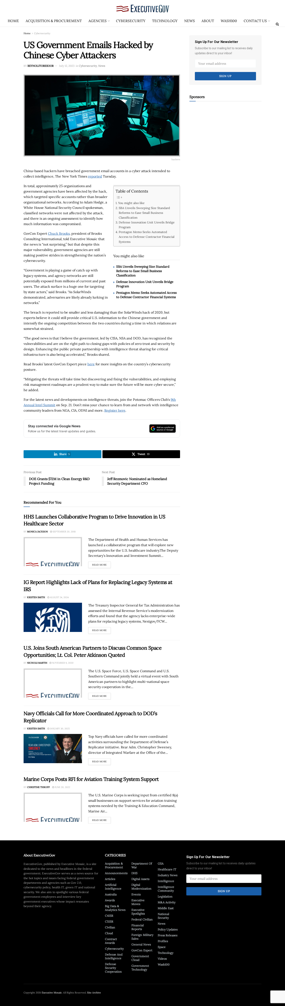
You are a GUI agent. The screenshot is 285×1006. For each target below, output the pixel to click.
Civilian (110, 927)
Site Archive (94, 992)
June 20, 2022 (62, 787)
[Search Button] (277, 24)
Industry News (167, 875)
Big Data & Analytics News (115, 908)
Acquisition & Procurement (54, 21)
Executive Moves (138, 902)
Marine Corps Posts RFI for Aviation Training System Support (91, 779)
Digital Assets (140, 879)
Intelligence (166, 881)
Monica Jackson (37, 531)
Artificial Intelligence (113, 886)
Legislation (165, 896)
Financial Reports (137, 927)
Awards (110, 900)
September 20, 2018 (64, 531)
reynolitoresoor (41, 66)
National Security (163, 916)
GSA (161, 863)
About (208, 21)
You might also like (131, 203)
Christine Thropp (38, 787)
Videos (162, 959)
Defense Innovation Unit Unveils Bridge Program (147, 224)
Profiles (163, 941)
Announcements (116, 873)
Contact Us (255, 21)
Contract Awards (111, 941)
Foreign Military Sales (142, 936)
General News (141, 944)
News (189, 21)
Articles (110, 879)
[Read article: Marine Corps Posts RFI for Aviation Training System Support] (53, 807)
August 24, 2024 (59, 597)
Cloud (109, 933)
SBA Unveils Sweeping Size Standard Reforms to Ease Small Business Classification (144, 212)
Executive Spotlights (138, 911)
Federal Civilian (142, 919)
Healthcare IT (167, 869)
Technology (165, 21)
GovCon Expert (141, 950)
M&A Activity (166, 902)
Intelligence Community (166, 889)
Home (13, 21)
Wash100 (229, 21)
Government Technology (140, 967)
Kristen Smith (36, 597)
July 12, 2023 (66, 66)
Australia (111, 894)
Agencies (97, 21)
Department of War (141, 865)
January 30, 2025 (59, 728)
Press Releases (167, 935)
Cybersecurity (130, 21)
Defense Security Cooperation (113, 967)
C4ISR (109, 916)
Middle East (166, 908)
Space (162, 947)
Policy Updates (168, 929)
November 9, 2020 (62, 662)
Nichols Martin (37, 662)
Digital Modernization (141, 886)
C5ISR (109, 921)
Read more (101, 564)
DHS (134, 873)
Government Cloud (140, 958)
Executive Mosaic (52, 992)
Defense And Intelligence (113, 956)
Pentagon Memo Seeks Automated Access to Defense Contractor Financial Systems (146, 236)
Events (136, 894)
